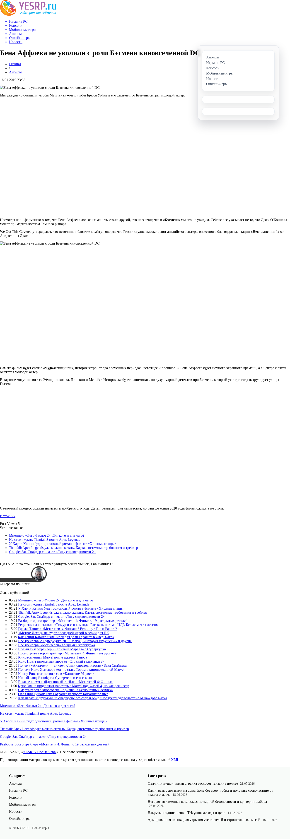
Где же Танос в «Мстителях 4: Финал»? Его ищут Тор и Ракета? (67, 629)
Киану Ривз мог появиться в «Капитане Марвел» (56, 674)
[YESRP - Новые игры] (28, 15)
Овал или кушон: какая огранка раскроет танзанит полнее (63, 694)
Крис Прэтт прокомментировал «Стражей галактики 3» (61, 661)
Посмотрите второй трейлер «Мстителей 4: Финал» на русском (67, 653)
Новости (15, 811)
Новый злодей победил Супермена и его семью (55, 678)
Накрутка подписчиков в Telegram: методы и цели (186, 813)
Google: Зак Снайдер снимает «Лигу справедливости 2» (52, 552)
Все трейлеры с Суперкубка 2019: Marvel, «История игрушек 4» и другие (75, 641)
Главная (15, 64)
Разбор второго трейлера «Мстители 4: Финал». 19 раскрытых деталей (73, 621)
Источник (7, 516)
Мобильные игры (22, 804)
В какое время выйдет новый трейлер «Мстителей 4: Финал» (65, 682)
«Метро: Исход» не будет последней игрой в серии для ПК (63, 633)
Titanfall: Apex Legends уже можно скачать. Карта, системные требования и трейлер (73, 548)
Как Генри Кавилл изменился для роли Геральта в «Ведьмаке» (66, 637)
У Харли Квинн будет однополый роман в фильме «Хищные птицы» (62, 544)
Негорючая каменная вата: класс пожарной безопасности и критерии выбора (207, 801)
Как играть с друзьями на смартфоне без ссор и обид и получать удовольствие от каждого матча (92, 698)
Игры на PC (18, 790)
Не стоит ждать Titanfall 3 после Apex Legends (44, 539)
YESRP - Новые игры (39, 752)
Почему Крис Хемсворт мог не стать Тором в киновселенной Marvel (71, 669)
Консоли (15, 797)
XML (175, 760)
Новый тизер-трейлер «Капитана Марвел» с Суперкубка (62, 649)
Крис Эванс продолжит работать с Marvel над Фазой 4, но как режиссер (73, 686)
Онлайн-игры (19, 818)
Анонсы (15, 72)
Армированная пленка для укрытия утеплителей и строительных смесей (204, 820)
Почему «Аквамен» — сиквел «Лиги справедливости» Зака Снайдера (72, 665)
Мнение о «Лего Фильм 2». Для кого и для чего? (46, 535)
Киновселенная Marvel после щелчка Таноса (52, 657)
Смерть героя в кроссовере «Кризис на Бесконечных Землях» (65, 690)
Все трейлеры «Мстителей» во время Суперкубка (56, 645)
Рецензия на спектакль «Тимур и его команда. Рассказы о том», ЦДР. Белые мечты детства (88, 625)
